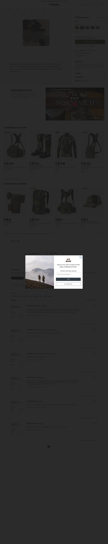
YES (68, 279)
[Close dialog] (80, 257)
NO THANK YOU (68, 284)
